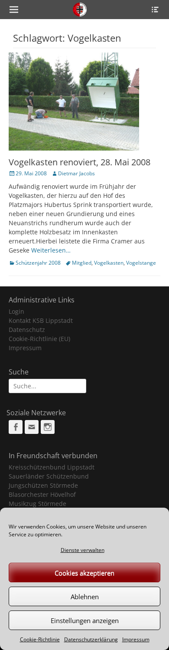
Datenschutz (27, 329)
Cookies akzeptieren (84, 572)
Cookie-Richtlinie (40, 639)
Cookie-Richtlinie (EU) (39, 339)
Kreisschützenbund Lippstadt (51, 467)
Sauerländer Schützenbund (49, 476)
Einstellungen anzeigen (85, 620)
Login (16, 311)
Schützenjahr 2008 (38, 262)
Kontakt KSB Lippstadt (41, 320)
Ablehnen (85, 596)
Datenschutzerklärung (91, 639)
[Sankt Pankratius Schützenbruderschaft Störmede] (79, 9)
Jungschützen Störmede (43, 485)
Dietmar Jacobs (76, 173)
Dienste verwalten (82, 550)
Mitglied (81, 262)
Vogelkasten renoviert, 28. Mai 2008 (79, 162)
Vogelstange (141, 262)
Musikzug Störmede (37, 503)
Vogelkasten (109, 262)
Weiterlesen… (51, 250)
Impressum (136, 639)
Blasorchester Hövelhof (42, 494)
